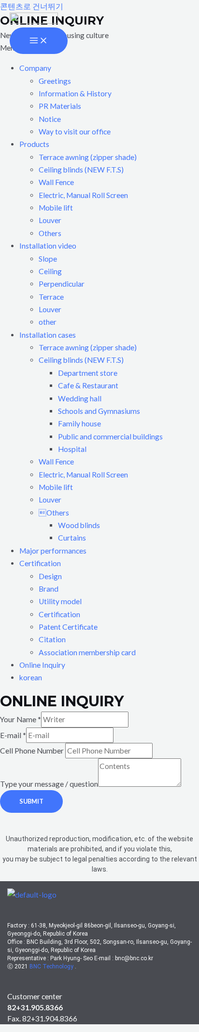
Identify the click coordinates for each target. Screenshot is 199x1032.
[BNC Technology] (34, 20)
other (48, 322)
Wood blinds (79, 525)
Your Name (20, 719)
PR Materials (60, 106)
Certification (40, 563)
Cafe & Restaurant (88, 385)
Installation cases (47, 335)
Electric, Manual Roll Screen (83, 195)
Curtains (72, 537)
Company (35, 68)
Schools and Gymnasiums (99, 411)
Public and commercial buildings (110, 436)
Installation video (47, 245)
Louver (50, 220)
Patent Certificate (68, 626)
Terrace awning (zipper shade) (88, 157)
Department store (87, 373)
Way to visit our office (75, 131)
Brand (48, 588)
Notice (50, 119)
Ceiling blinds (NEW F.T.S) (81, 169)
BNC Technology (52, 966)
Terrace (51, 296)
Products (34, 144)
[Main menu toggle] (39, 40)
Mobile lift (56, 207)
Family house (79, 423)
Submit (31, 801)
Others (50, 233)
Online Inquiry (42, 665)
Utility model (60, 601)
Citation (52, 639)
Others (54, 512)
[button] (109, 68)
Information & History (75, 93)
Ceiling (50, 271)
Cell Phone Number (32, 750)
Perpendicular (62, 283)
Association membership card (87, 652)
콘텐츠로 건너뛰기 (31, 6)
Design (50, 576)
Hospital (72, 449)
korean (30, 677)
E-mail (13, 735)
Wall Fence (56, 182)
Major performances (52, 550)
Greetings (55, 81)
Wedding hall (79, 398)
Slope (48, 258)
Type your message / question (49, 784)
